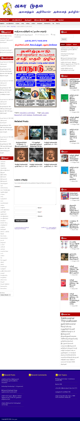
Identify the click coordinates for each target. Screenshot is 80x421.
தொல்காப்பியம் (4, 20)
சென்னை (29, 115)
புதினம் (2, 262)
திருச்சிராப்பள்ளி (37, 115)
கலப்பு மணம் (45, 113)
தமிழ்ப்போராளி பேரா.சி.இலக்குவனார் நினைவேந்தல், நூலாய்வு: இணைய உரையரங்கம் (69, 49)
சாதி (24, 115)
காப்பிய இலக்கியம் (5, 209)
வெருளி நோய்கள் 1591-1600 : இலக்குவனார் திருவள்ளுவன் (6, 139)
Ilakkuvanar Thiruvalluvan (69, 319)
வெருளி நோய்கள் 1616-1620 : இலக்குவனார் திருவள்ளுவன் (6, 64)
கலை (2, 201)
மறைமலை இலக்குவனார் (68, 346)
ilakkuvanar (70, 324)
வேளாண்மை (4, 288)
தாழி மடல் (71, 331)
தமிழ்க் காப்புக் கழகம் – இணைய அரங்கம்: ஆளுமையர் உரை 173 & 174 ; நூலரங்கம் (74, 135)
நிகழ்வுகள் (52, 20)
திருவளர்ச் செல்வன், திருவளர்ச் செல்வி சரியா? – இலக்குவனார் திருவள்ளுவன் (74, 210)
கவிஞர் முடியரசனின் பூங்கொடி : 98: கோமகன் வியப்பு (74, 283)
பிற (53, 23)
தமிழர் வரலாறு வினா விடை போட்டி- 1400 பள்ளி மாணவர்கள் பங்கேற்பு (65, 396)
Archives (2, 292)
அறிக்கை (3, 163)
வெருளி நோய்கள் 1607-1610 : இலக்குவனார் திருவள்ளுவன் (6, 102)
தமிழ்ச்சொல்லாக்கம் (67, 341)
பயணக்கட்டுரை (4, 251)
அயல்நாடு (3, 161)
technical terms (71, 355)
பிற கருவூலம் (4, 260)
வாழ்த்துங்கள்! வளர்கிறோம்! (62, 392)
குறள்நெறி (3, 212)
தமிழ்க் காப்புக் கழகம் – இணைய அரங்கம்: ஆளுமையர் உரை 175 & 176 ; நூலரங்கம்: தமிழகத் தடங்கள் (70, 64)
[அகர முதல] (40, 15)
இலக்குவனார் (4, 179)
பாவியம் (33, 23)
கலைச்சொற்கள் (4, 203)
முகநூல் (2, 273)
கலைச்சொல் (64, 357)
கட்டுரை (17, 23)
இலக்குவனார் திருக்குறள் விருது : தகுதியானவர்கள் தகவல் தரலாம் (69, 59)
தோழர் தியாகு (72, 357)
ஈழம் (2, 185)
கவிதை (27, 23)
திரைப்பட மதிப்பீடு (5, 231)
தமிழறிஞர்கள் (4, 225)
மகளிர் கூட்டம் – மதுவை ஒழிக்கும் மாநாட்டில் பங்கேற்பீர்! (48, 228)
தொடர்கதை (3, 236)
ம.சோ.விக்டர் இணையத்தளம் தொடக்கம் (65, 388)
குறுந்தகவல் (3, 214)
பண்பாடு (3, 249)
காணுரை (3, 207)
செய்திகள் (39, 23)
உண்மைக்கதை (4, 188)
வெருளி (2, 282)
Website (40, 216)
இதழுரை (3, 172)
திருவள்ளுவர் (69, 338)
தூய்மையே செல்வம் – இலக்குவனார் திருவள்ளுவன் (74, 256)
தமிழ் (76, 338)
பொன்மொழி (4, 266)
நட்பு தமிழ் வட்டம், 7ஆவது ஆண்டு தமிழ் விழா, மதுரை (74, 244)
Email (40, 212)
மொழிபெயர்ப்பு (4, 275)
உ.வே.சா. (73, 350)
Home (8, 26)
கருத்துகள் (68, 44)
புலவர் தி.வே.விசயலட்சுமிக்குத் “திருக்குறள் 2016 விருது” (21, 228)
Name (40, 207)
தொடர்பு (58, 23)
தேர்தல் (2, 234)
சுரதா (67, 359)
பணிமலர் (3, 247)
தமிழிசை (3, 227)
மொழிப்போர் (3, 277)
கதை (22, 23)
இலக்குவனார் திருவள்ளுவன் (25, 35)
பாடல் (2, 253)
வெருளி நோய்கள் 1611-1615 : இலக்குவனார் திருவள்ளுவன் (6, 83)
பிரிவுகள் (75, 44)
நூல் (63, 323)
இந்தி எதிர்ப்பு (4, 174)
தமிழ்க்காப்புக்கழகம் (67, 348)
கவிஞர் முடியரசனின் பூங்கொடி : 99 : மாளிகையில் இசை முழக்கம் (74, 269)
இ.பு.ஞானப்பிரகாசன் (67, 343)
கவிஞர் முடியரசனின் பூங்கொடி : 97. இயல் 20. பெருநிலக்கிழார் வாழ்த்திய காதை (74, 299)
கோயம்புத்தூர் (18, 115)
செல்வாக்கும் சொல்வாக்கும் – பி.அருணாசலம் (68, 54)
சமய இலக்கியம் (10, 23)
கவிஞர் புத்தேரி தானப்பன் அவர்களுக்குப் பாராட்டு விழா (67, 69)
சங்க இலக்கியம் (17, 20)
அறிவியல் (2, 23)
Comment (17, 186)
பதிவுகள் (63, 44)
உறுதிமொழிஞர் (4, 192)
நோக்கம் (61, 20)
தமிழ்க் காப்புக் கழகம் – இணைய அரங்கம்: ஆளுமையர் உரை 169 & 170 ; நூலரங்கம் (74, 173)
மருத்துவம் (3, 268)
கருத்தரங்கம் (31, 113)
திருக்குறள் (28, 20)
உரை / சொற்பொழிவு (5, 190)
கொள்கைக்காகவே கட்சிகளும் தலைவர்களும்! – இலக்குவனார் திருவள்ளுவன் (6, 50)
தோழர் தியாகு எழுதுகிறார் (66, 327)
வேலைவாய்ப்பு (47, 23)
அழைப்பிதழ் (13, 26)
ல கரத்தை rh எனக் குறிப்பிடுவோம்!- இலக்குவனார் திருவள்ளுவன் (75, 224)
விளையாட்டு (4, 280)
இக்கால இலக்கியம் (40, 20)
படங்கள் (2, 244)
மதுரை (45, 115)
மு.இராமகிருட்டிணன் (6, 271)
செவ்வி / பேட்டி (4, 223)
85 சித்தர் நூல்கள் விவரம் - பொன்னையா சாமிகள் (65, 379)
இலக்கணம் (3, 177)
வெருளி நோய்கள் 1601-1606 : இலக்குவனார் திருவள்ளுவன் (6, 120)
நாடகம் (2, 240)
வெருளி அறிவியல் (5, 284)
